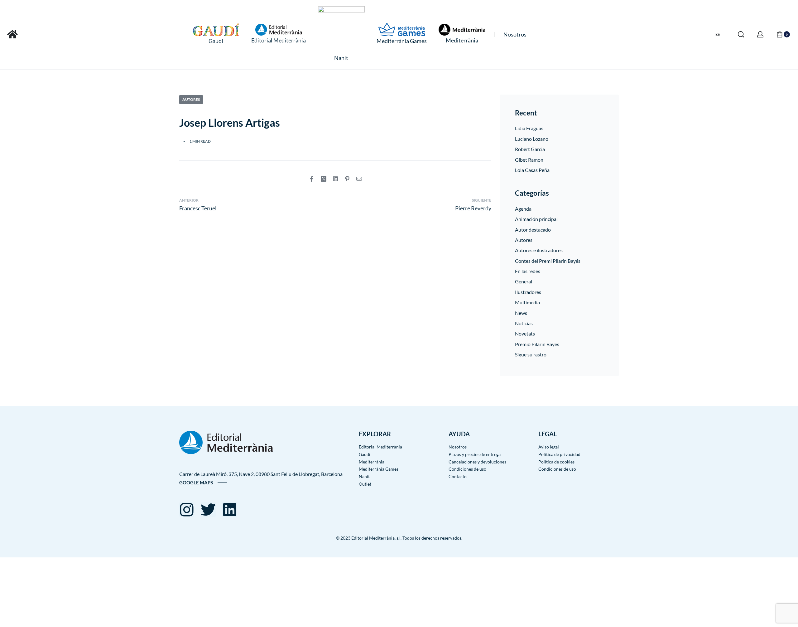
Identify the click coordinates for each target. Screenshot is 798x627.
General (523, 281)
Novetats (525, 333)
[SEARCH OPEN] (741, 34)
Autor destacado (533, 230)
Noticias (524, 323)
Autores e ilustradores (539, 250)
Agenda (523, 209)
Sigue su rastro (530, 354)
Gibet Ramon (529, 160)
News (521, 313)
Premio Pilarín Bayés (537, 344)
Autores (191, 99)
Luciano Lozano (531, 139)
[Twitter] (208, 509)
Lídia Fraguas (529, 128)
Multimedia (527, 302)
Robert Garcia (530, 149)
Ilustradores (528, 292)
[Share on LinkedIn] (335, 179)
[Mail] (359, 179)
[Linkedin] (229, 509)
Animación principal (536, 219)
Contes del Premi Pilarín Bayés (547, 261)
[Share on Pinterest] (347, 179)
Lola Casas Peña (532, 170)
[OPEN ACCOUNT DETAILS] (760, 34)
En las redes (527, 271)
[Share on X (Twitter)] (323, 179)
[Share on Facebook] (312, 179)
